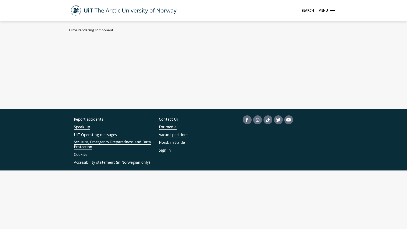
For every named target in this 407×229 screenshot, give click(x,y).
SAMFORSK (128, 51)
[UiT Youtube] (288, 119)
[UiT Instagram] (257, 119)
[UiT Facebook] (247, 119)
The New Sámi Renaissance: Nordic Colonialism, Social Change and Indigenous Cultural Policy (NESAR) (198, 80)
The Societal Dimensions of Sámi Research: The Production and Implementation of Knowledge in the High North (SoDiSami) (216, 92)
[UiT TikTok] (267, 119)
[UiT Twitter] (278, 119)
